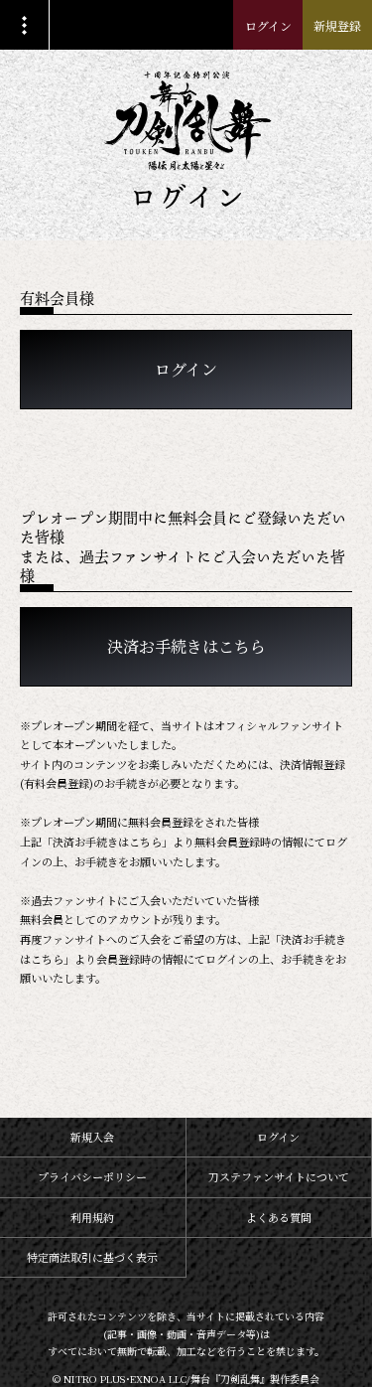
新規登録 (337, 25)
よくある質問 (278, 1217)
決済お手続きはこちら (186, 646)
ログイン (268, 25)
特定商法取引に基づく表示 (92, 1257)
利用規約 (92, 1217)
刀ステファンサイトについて (278, 1176)
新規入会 (92, 1137)
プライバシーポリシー (92, 1176)
